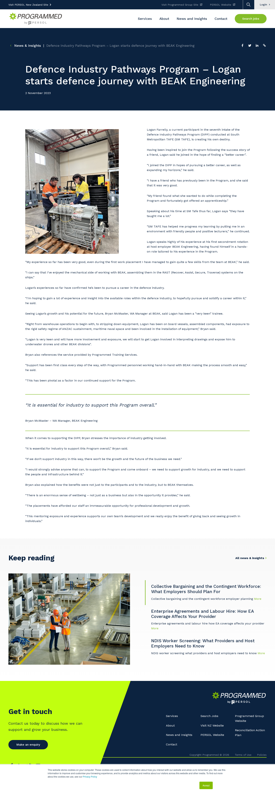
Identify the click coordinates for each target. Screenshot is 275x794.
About (170, 725)
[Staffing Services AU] (35, 18)
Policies (262, 754)
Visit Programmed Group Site (179, 4)
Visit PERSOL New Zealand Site (28, 4)
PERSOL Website (220, 4)
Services (172, 716)
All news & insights (249, 558)
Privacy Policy (90, 776)
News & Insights (27, 45)
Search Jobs (209, 716)
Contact (171, 744)
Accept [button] (206, 785)
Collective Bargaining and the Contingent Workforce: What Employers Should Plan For (206, 589)
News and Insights (179, 735)
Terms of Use (243, 754)
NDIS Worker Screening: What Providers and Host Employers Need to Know (203, 643)
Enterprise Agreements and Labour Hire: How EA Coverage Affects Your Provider (202, 614)
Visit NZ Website (212, 725)
